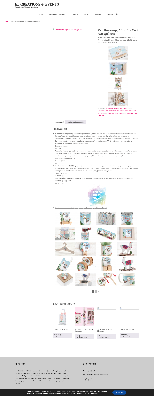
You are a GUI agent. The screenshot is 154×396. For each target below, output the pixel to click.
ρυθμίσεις (95, 394)
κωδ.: (57, 148)
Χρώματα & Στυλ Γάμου (57, 14)
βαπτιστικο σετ (103, 111)
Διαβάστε (75, 14)
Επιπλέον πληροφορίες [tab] (75, 122)
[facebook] (85, 380)
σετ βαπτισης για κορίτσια (114, 113)
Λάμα (130, 111)
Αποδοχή (119, 392)
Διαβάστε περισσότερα (59, 335)
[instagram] (90, 380)
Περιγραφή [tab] (59, 122)
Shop (86, 14)
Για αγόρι (123, 108)
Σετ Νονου (101, 116)
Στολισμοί (97, 14)
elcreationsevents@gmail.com (97, 374)
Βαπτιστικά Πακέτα (112, 108)
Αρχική (40, 14)
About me (110, 14)
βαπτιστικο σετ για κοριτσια (118, 111)
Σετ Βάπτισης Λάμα (131, 113)
